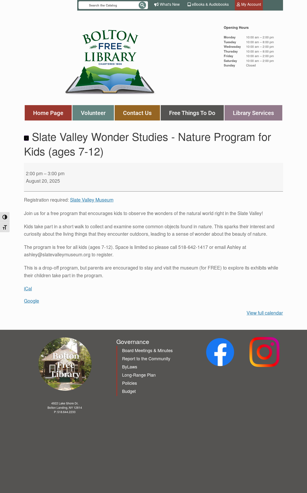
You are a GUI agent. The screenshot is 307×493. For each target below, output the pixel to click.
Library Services (253, 113)
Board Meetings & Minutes (147, 350)
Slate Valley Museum (91, 199)
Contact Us (137, 113)
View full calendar (265, 312)
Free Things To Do (192, 113)
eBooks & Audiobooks (210, 4)
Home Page (48, 113)
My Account (251, 4)
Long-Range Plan (139, 375)
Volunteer (93, 113)
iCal (28, 288)
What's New (170, 4)
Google (31, 300)
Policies (129, 383)
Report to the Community (146, 358)
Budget (129, 391)
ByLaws (129, 366)
